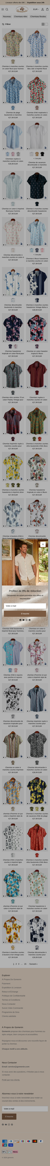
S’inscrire (25, 614)
